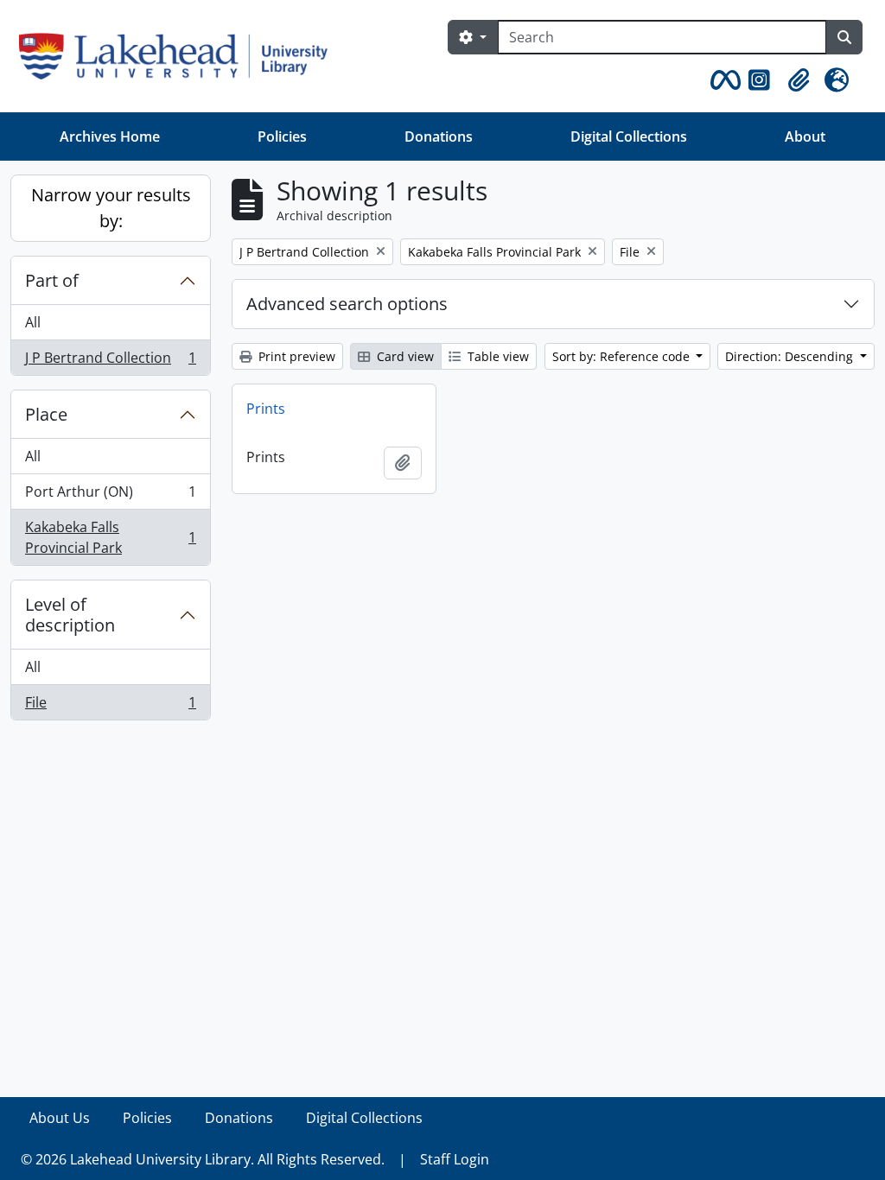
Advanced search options (347, 303)
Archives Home (110, 136)
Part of (52, 280)
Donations (438, 136)
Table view (496, 356)
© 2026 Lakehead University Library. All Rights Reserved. (203, 1159)
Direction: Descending (790, 356)
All (33, 322)
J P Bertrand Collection (110, 361)
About (805, 136)
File (110, 706)
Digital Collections (628, 136)
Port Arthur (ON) (110, 496)
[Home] (180, 56)
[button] (723, 80)
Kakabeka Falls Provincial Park (110, 537)
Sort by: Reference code (622, 356)
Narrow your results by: (111, 207)
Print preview (295, 356)
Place (46, 414)
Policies (282, 136)
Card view (403, 356)
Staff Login (454, 1159)
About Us (59, 1117)
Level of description (70, 615)
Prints (265, 408)
